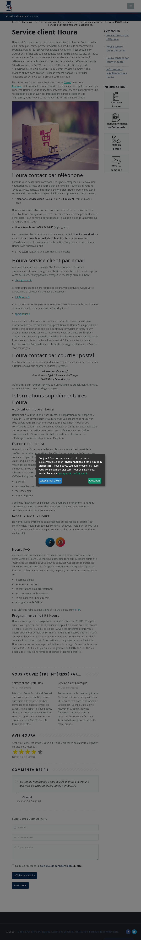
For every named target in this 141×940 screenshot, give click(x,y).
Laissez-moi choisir (50, 480)
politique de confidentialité (72, 473)
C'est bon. (94, 480)
